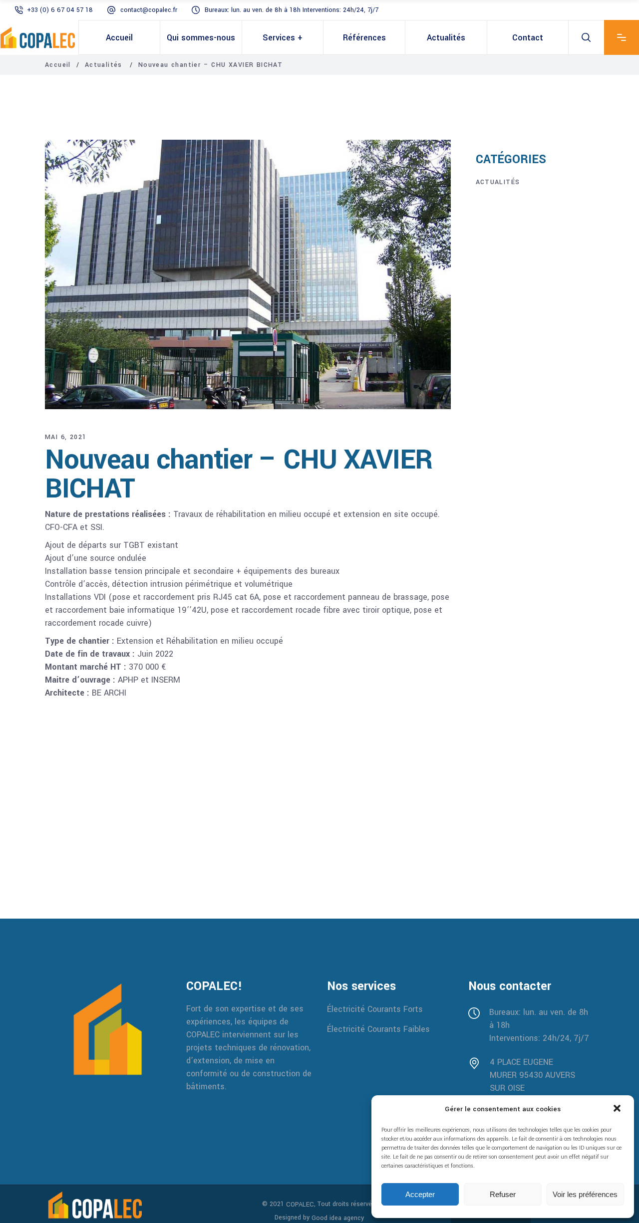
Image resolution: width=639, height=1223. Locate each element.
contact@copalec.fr (148, 9)
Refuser (503, 1194)
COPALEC (300, 1204)
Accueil (58, 64)
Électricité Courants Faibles (378, 1029)
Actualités (103, 64)
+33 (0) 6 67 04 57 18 (60, 9)
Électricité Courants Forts (375, 1009)
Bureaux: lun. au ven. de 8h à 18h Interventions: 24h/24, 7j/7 (291, 9)
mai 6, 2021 (65, 437)
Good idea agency (338, 1218)
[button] (618, 1109)
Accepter (420, 1194)
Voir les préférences (585, 1194)
